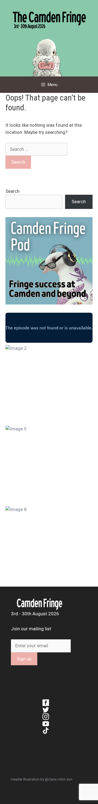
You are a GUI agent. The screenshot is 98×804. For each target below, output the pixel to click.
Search (12, 191)
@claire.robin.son (58, 779)
